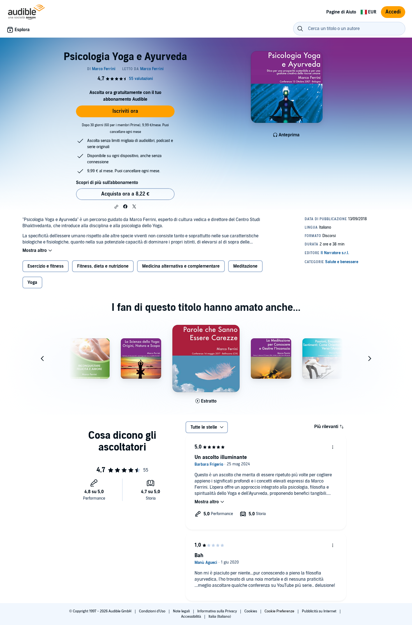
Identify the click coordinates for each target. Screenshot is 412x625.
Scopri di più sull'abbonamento (107, 182)
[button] (116, 206)
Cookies (251, 611)
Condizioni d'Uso (152, 611)
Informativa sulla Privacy (217, 611)
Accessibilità (191, 616)
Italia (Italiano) (220, 616)
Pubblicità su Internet (319, 611)
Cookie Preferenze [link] (279, 611)
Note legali (182, 611)
